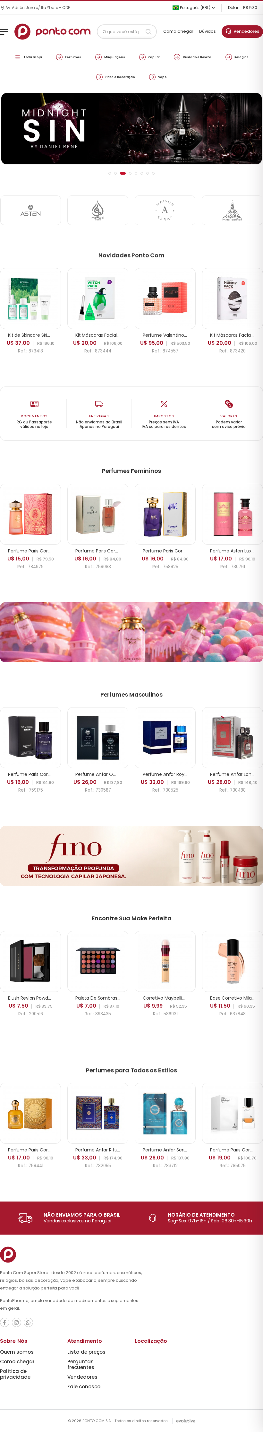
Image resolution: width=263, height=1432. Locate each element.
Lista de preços (86, 1352)
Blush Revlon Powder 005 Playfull (43, 998)
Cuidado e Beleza (197, 57)
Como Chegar (178, 31)
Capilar (154, 57)
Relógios (241, 57)
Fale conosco (83, 1386)
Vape (162, 77)
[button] (110, 173)
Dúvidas (207, 31)
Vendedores (245, 31)
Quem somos (17, 1352)
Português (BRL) (194, 7)
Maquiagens (114, 57)
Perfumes (73, 57)
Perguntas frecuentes (80, 1364)
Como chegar (17, 1361)
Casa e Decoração (120, 77)
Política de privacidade (15, 1374)
